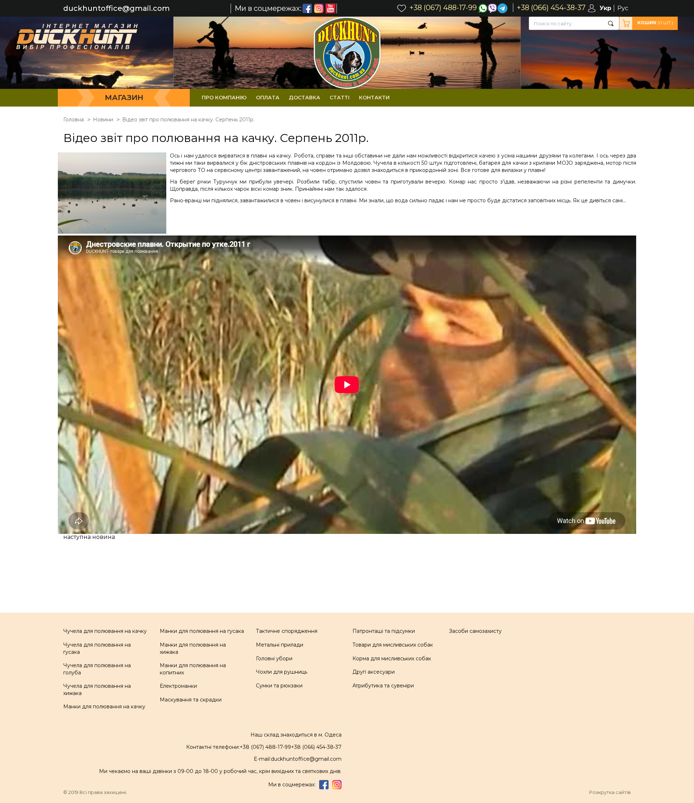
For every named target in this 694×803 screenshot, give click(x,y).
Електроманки (178, 686)
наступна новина (89, 537)
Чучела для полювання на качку (105, 631)
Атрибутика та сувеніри (383, 685)
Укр (605, 8)
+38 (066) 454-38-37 (316, 747)
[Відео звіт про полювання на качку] (114, 194)
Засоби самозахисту (475, 631)
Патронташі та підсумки (383, 631)
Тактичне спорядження (286, 631)
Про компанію (224, 97)
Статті (340, 97)
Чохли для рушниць (281, 672)
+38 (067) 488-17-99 (265, 747)
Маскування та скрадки (191, 699)
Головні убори (274, 658)
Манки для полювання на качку (104, 706)
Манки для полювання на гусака (202, 631)
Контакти (374, 97)
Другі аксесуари (373, 672)
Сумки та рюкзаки (279, 685)
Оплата (267, 97)
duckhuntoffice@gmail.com (116, 8)
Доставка (304, 97)
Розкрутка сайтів (610, 792)
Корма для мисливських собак (391, 658)
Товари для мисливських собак (392, 645)
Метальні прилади (279, 645)
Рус (622, 8)
